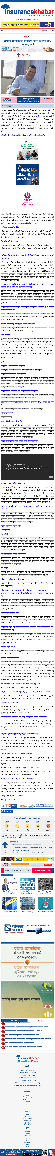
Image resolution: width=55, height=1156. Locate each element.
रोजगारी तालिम (27, 1143)
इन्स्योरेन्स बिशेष (27, 1120)
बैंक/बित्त (27, 1137)
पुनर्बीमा (27, 1128)
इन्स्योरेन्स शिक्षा (27, 1135)
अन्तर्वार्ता (27, 1130)
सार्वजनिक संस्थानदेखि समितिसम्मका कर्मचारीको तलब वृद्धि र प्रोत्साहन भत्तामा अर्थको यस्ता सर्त (26, 1027)
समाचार (27, 1115)
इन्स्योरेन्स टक (27, 1146)
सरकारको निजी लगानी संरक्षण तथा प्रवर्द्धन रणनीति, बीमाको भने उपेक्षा (45, 893)
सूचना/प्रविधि (27, 1133)
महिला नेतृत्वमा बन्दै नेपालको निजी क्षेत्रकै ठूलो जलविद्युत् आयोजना (19, 1043)
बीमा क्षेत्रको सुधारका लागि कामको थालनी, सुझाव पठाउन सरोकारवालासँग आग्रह (10, 912)
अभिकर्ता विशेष (27, 1124)
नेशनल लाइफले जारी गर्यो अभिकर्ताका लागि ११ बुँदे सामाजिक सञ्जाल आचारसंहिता (27, 912)
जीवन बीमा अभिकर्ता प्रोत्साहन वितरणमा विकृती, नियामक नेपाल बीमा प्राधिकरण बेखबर (10, 893)
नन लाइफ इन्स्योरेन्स (27, 1119)
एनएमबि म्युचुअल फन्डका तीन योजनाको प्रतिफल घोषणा (17, 1023)
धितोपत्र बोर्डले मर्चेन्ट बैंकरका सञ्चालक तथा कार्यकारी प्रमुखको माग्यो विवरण (28, 853)
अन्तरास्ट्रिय (27, 1126)
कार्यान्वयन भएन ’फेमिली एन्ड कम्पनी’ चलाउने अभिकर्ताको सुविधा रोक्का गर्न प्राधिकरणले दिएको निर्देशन (28, 1039)
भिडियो (27, 1144)
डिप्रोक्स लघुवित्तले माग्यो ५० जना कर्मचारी (21, 850)
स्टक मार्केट (27, 1132)
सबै (52, 842)
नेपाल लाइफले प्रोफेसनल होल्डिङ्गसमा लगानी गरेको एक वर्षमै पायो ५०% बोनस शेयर (23, 1031)
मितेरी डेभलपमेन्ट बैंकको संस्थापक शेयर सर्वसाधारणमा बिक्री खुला (26, 845)
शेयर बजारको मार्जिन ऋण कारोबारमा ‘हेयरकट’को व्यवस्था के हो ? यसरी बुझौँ (45, 912)
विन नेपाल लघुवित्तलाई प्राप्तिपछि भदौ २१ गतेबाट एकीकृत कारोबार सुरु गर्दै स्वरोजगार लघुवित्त (32, 848)
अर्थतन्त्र (27, 1141)
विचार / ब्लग (27, 1122)
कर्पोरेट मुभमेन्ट (27, 1139)
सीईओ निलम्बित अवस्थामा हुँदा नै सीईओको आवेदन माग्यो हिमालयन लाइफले (22, 1035)
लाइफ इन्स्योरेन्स (27, 1117)
